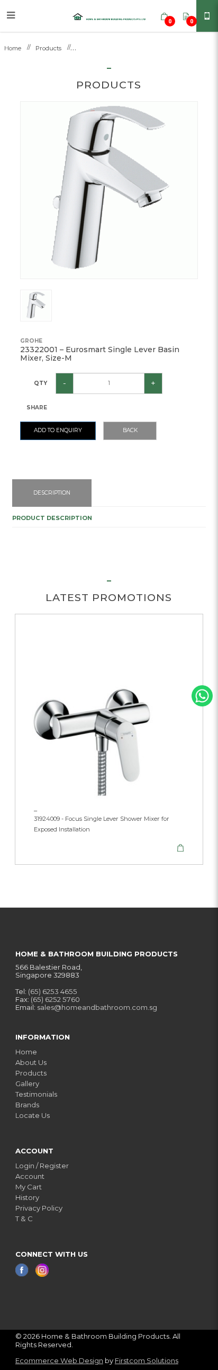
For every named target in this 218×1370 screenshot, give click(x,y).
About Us (31, 1062)
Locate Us (32, 1115)
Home (12, 48)
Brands (27, 1104)
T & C (24, 1218)
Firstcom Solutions (146, 1360)
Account (29, 1176)
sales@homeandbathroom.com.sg (97, 1007)
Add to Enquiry (58, 430)
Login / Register (42, 1165)
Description (51, 492)
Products (48, 48)
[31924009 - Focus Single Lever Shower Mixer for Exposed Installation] (109, 708)
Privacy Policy (38, 1208)
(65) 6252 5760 (55, 999)
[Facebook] (22, 1269)
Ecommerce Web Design (59, 1360)
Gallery (27, 1083)
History (27, 1197)
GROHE (31, 340)
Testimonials (36, 1094)
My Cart (28, 1187)
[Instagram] (42, 1269)
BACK (130, 430)
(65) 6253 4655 (52, 991)
